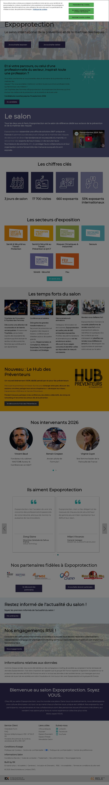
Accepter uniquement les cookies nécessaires (81, 11)
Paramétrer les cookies (81, 5)
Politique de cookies (40, 9)
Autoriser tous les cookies (81, 17)
